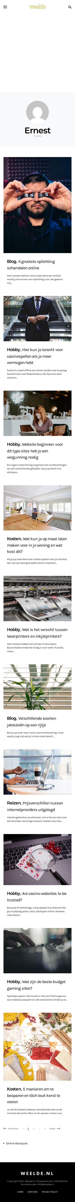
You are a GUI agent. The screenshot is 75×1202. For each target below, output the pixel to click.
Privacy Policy (50, 1191)
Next (52, 1128)
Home (20, 1191)
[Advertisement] (37, 53)
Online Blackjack (17, 1143)
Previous (13, 1128)
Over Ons (33, 1191)
